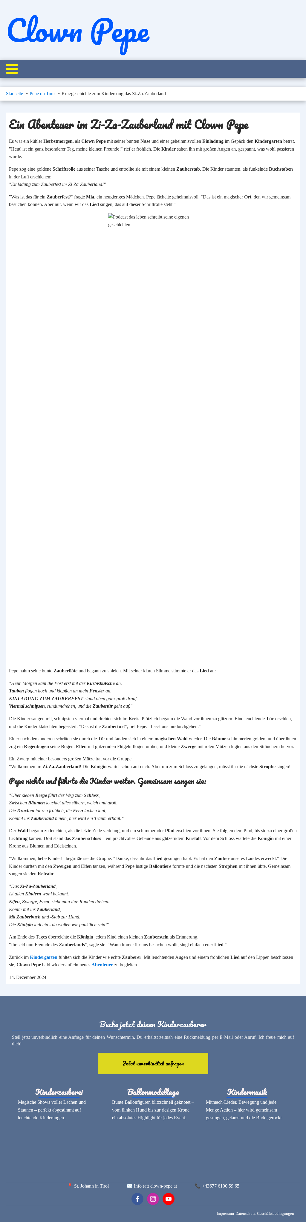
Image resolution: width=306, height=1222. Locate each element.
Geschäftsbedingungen (275, 1214)
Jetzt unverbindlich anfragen (153, 1063)
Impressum (225, 1214)
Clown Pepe (77, 30)
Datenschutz (245, 1214)
